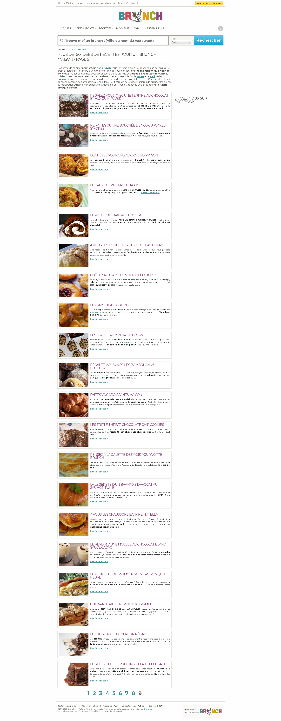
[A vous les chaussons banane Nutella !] (73, 524)
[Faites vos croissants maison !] (73, 405)
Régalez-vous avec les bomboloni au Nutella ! (122, 366)
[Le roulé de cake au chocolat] (73, 225)
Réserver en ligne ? (91, 706)
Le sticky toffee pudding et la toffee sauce (129, 664)
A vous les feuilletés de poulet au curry (126, 245)
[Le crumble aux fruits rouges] (73, 195)
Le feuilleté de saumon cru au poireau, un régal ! (127, 575)
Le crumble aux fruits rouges (116, 185)
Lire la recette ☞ (99, 112)
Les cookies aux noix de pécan (116, 335)
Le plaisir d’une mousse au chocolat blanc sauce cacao (128, 545)
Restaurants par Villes (69, 706)
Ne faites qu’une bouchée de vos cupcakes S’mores (128, 126)
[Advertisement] (199, 72)
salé (152, 76)
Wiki (137, 28)
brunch (106, 68)
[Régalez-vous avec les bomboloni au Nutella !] (73, 375)
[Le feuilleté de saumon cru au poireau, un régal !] (73, 584)
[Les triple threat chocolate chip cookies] (73, 434)
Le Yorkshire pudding (109, 305)
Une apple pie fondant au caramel (121, 604)
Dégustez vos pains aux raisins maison (124, 155)
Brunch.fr (147, 709)
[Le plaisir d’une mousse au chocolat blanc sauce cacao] (73, 554)
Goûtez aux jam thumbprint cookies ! (123, 275)
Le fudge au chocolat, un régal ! (118, 634)
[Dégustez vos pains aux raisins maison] (73, 165)
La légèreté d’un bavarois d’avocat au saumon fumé (123, 486)
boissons (63, 79)
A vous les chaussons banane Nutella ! (124, 514)
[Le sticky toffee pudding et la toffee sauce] (73, 674)
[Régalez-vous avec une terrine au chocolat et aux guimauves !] (73, 105)
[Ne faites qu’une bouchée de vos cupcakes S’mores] (73, 135)
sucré (140, 76)
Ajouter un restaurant (209, 3)
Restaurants (85, 28)
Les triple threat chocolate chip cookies (127, 425)
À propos (107, 706)
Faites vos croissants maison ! (116, 395)
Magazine (122, 28)
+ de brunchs (154, 28)
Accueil (66, 28)
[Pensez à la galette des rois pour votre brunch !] (73, 464)
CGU (160, 706)
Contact (152, 706)
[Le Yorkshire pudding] (73, 315)
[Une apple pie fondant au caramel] (73, 614)
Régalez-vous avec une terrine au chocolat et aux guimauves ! (129, 97)
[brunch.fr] (140, 15)
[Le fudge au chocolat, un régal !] (73, 644)
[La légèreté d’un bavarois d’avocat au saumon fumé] (73, 494)
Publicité (142, 706)
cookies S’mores (120, 133)
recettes (105, 28)
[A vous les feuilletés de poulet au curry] (73, 255)
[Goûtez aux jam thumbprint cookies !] (73, 285)
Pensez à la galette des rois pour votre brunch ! (126, 456)
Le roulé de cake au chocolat (116, 215)
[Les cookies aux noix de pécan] (73, 345)
